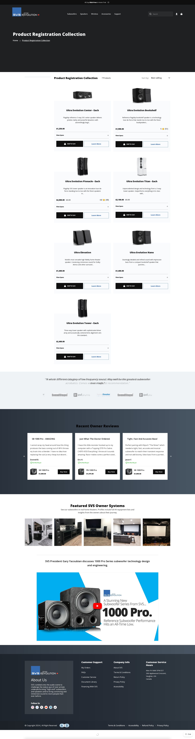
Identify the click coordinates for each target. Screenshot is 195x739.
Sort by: (145, 78)
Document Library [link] (89, 682)
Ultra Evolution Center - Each (82, 110)
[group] (50, 456)
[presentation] (76, 395)
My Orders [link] (85, 667)
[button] (181, 14)
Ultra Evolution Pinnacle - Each (82, 181)
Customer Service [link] (88, 677)
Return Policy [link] (119, 677)
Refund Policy (148, 725)
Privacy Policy (163, 725)
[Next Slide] (171, 456)
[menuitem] (71, 13)
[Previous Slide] (24, 456)
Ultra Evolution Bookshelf (141, 110)
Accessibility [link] (119, 686)
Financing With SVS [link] (89, 686)
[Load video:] (97, 606)
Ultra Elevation (82, 252)
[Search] (150, 14)
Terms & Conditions (116, 725)
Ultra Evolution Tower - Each (82, 323)
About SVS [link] (118, 667)
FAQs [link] (83, 672)
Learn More (96, 144)
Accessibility (133, 725)
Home (15, 40)
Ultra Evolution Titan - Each (141, 181)
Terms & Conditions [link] (122, 672)
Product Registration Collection (36, 40)
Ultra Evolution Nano (142, 252)
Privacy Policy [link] (119, 682)
